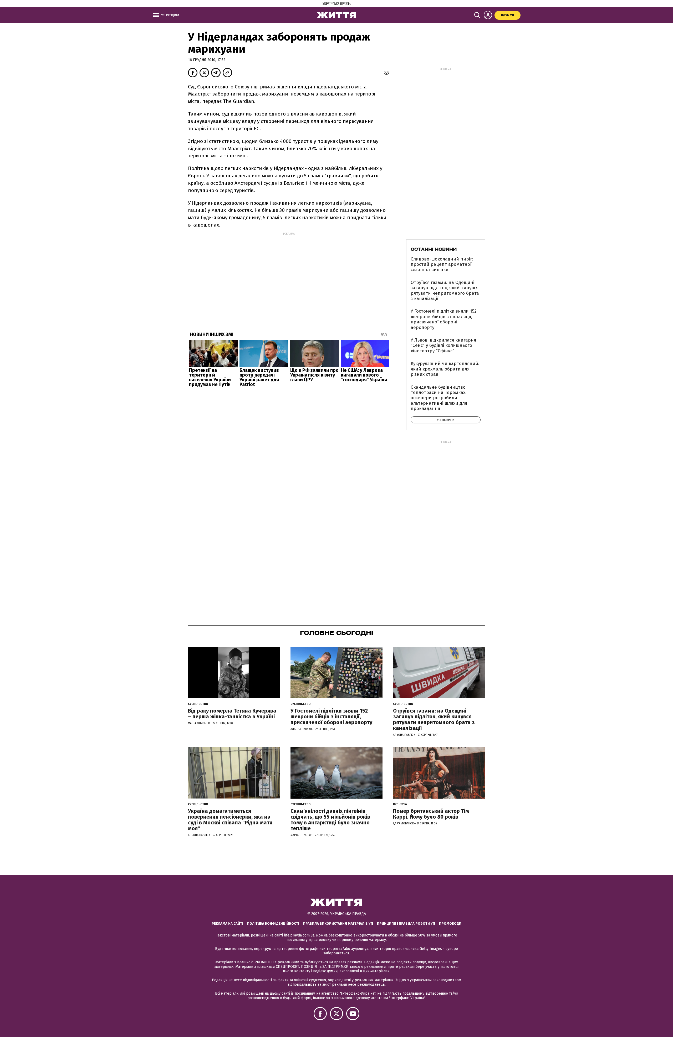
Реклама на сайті (227, 923)
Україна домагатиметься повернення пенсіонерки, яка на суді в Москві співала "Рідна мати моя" (230, 819)
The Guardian (238, 101)
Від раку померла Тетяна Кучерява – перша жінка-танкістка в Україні (232, 714)
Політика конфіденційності (273, 923)
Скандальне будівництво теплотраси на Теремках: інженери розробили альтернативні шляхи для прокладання (439, 398)
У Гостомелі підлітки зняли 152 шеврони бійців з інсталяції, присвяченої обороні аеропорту (444, 319)
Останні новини (434, 249)
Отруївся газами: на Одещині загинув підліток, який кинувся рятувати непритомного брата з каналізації (445, 290)
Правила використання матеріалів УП (338, 923)
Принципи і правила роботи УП (406, 923)
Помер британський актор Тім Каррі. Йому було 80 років (431, 814)
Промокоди (450, 923)
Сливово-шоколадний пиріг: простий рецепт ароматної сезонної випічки (442, 264)
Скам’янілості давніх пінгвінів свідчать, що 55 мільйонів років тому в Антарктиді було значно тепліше (330, 819)
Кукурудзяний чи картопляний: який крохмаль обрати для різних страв (445, 369)
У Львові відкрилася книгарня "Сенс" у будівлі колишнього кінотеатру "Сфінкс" (443, 345)
